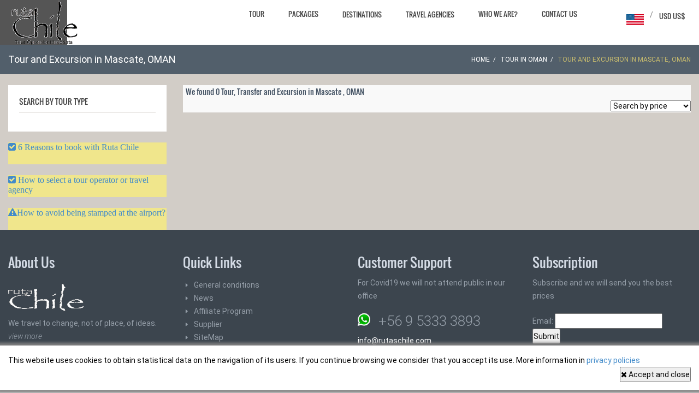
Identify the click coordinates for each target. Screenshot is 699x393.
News (204, 298)
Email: (543, 321)
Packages (303, 13)
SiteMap (208, 337)
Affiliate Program (223, 311)
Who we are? (498, 13)
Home (480, 59)
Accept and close (658, 374)
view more (25, 336)
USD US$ (672, 15)
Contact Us (559, 13)
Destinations (362, 14)
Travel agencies (430, 14)
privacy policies (613, 360)
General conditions (226, 285)
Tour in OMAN (523, 59)
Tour (256, 13)
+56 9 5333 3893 (429, 321)
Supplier (208, 324)
